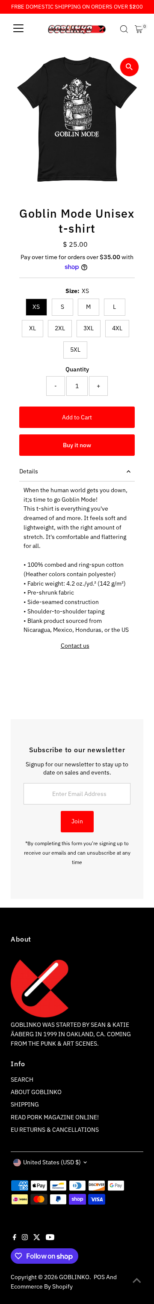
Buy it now (77, 445)
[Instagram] (25, 1238)
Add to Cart (77, 417)
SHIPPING (25, 1104)
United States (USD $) (52, 1162)
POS (99, 1277)
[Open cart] (138, 29)
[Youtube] (50, 1238)
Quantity (77, 369)
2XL (60, 328)
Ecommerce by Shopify (42, 1286)
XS (36, 307)
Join (77, 821)
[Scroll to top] (136, 1280)
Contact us (75, 646)
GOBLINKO (74, 1277)
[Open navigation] (18, 29)
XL (32, 328)
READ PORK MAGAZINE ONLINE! (55, 1117)
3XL (88, 328)
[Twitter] (36, 1238)
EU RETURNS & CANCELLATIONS (55, 1130)
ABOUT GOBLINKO (36, 1092)
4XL (117, 328)
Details (28, 471)
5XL (75, 349)
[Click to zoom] (129, 67)
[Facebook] (14, 1238)
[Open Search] (124, 29)
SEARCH (22, 1079)
